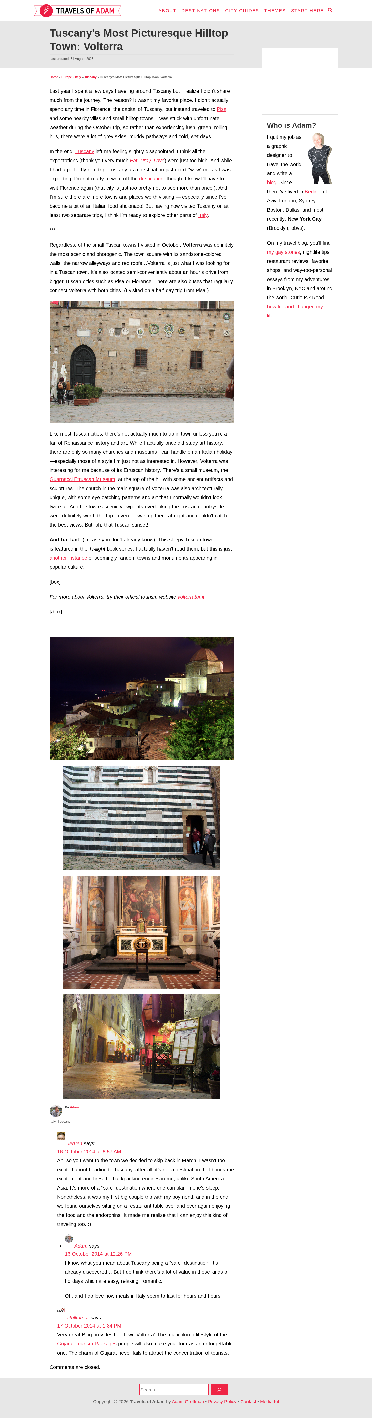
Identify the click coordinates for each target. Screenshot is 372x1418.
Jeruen (74, 1143)
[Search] (219, 1389)
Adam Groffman (188, 1401)
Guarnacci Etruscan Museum (82, 479)
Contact (248, 1401)
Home (54, 77)
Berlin (311, 191)
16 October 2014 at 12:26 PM (98, 1254)
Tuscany (91, 77)
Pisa (221, 109)
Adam (74, 1107)
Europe (66, 77)
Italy (78, 77)
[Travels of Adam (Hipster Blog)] (79, 10)
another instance (68, 558)
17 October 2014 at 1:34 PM (89, 1326)
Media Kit (269, 1401)
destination (151, 178)
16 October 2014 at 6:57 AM (89, 1151)
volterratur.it (191, 597)
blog (271, 182)
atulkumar (78, 1317)
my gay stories (283, 252)
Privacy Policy (222, 1401)
